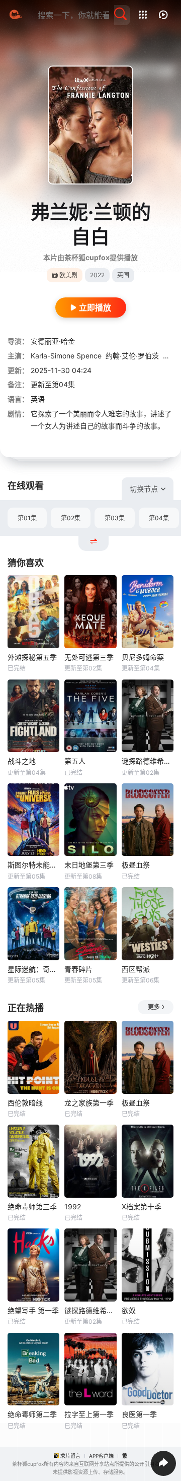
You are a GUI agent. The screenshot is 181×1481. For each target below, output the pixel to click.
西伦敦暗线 (25, 1102)
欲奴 (129, 1310)
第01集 (27, 518)
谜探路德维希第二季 (147, 761)
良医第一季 (139, 1414)
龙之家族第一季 (89, 1102)
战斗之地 (22, 761)
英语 (38, 399)
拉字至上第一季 (89, 1414)
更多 (154, 1007)
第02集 (70, 518)
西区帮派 (136, 969)
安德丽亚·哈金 (53, 341)
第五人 (74, 761)
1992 (72, 1206)
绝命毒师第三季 (32, 1206)
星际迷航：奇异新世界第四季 (33, 969)
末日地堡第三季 (89, 864)
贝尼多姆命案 (143, 657)
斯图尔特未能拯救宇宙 (33, 864)
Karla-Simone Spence (66, 355)
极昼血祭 (136, 864)
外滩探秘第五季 (32, 657)
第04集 (159, 518)
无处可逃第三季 (89, 657)
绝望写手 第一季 (33, 1310)
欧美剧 (68, 275)
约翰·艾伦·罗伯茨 (132, 355)
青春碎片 (78, 969)
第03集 (115, 518)
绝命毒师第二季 (32, 1414)
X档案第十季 (141, 1206)
